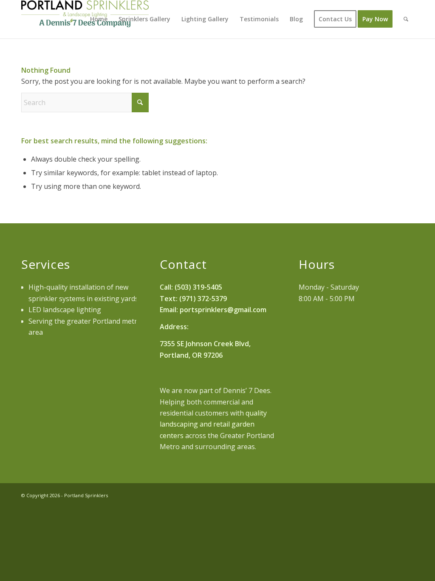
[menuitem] (99, 19)
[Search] (406, 19)
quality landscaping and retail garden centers (213, 424)
